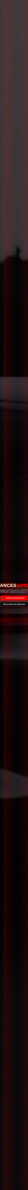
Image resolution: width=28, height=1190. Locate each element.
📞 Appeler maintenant (14, 598)
